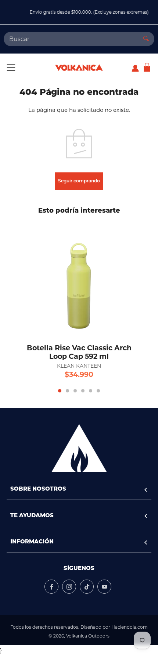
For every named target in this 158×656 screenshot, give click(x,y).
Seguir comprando (79, 181)
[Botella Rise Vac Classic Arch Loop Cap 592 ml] (79, 279)
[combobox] (71, 39)
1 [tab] (59, 390)
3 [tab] (75, 390)
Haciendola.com (129, 627)
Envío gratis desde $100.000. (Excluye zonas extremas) (83, 12)
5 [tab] (90, 390)
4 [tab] (83, 390)
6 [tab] (98, 390)
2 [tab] (67, 390)
